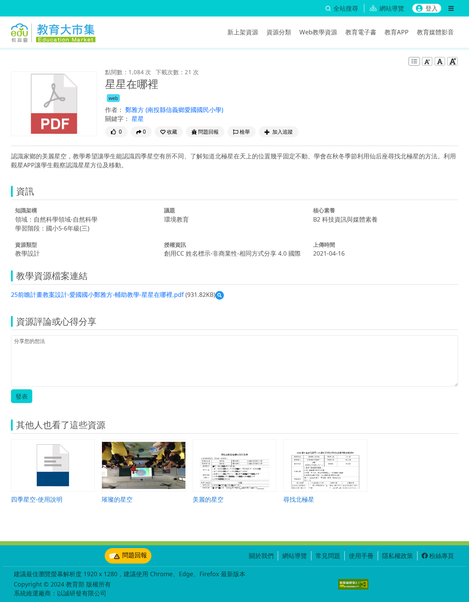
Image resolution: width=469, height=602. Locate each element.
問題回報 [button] (208, 131)
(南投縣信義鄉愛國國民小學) (184, 109)
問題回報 (134, 555)
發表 (21, 396)
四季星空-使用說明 (36, 499)
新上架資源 (242, 32)
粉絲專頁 (441, 555)
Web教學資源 (318, 32)
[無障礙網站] (353, 584)
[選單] (451, 8)
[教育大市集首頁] (53, 31)
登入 (431, 8)
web (113, 98)
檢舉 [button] (245, 131)
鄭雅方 (135, 109)
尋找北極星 (298, 499)
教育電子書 (360, 32)
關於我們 (261, 555)
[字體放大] (452, 61)
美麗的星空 (208, 499)
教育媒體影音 (435, 32)
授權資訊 (175, 244)
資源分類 (278, 32)
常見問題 (328, 555)
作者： (114, 109)
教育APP (397, 32)
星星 (137, 118)
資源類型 (26, 244)
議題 (169, 210)
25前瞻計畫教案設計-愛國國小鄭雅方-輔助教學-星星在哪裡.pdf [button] (97, 294)
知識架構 (26, 210)
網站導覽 (294, 555)
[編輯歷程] (414, 61)
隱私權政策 (397, 555)
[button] (169, 131)
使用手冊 (361, 555)
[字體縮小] (427, 61)
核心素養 (324, 210)
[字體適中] (439, 61)
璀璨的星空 (117, 499)
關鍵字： (117, 118)
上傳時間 (324, 244)
